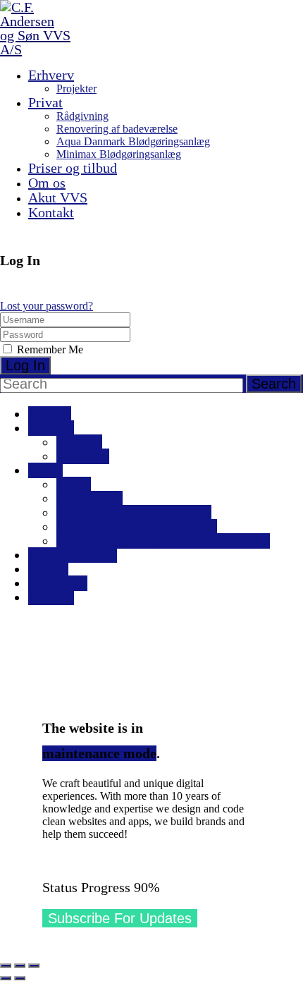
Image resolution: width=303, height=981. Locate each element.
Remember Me (48, 349)
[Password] (65, 334)
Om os (47, 182)
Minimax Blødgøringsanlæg (118, 154)
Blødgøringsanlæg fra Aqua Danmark (163, 541)
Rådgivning (82, 116)
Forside (49, 414)
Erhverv (51, 75)
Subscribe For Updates (120, 918)
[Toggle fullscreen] (19, 965)
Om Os (48, 569)
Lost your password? (46, 306)
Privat (45, 102)
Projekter (76, 89)
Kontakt (51, 212)
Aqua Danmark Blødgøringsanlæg (133, 141)
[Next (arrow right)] (19, 978)
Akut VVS (57, 197)
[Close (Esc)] (5, 965)
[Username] (65, 319)
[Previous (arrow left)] (5, 978)
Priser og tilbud (72, 168)
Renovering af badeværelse (117, 129)
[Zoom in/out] (33, 965)
